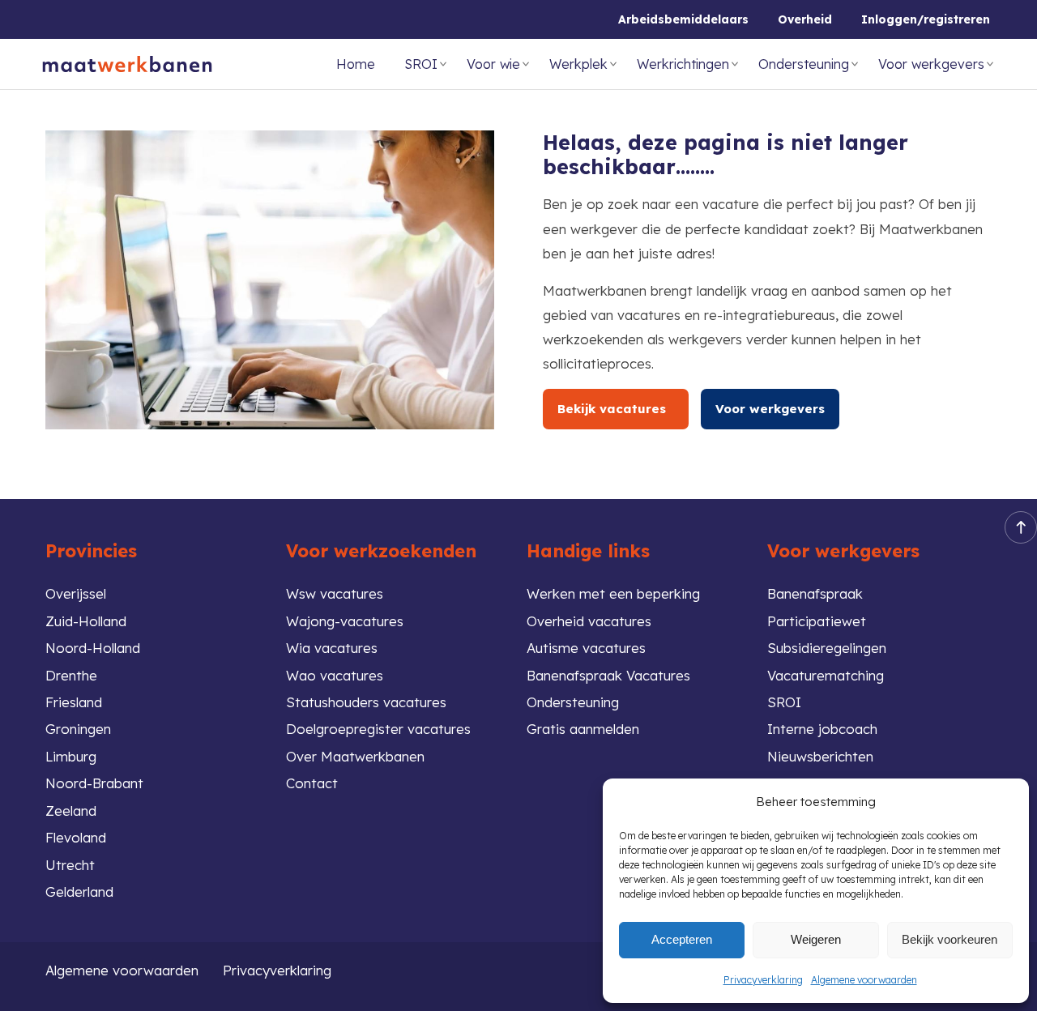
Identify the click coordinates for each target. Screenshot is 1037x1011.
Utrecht (70, 864)
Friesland (73, 701)
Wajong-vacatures (344, 620)
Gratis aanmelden (583, 728)
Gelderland (79, 891)
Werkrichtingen (683, 64)
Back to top (1021, 527)
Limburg (70, 756)
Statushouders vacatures (366, 701)
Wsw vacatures (334, 593)
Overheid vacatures (589, 620)
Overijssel (75, 593)
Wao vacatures (334, 675)
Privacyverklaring (763, 980)
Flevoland (75, 837)
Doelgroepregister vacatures (378, 728)
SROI (420, 64)
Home (355, 64)
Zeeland (70, 810)
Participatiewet (816, 620)
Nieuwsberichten (820, 756)
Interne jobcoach (822, 728)
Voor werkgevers (931, 64)
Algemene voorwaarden (864, 980)
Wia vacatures (332, 647)
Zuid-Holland (85, 620)
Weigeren (816, 939)
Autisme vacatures (586, 647)
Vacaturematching (825, 675)
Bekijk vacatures (615, 408)
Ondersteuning (803, 64)
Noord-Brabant (94, 782)
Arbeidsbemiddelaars (683, 19)
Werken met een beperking (613, 593)
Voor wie (493, 64)
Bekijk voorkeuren (949, 939)
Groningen (78, 728)
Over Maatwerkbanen (355, 756)
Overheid (805, 19)
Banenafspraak (815, 593)
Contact (312, 782)
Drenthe (71, 675)
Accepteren (681, 939)
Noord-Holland (92, 647)
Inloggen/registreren (925, 19)
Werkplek (578, 64)
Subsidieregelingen (826, 647)
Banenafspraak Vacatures (608, 675)
